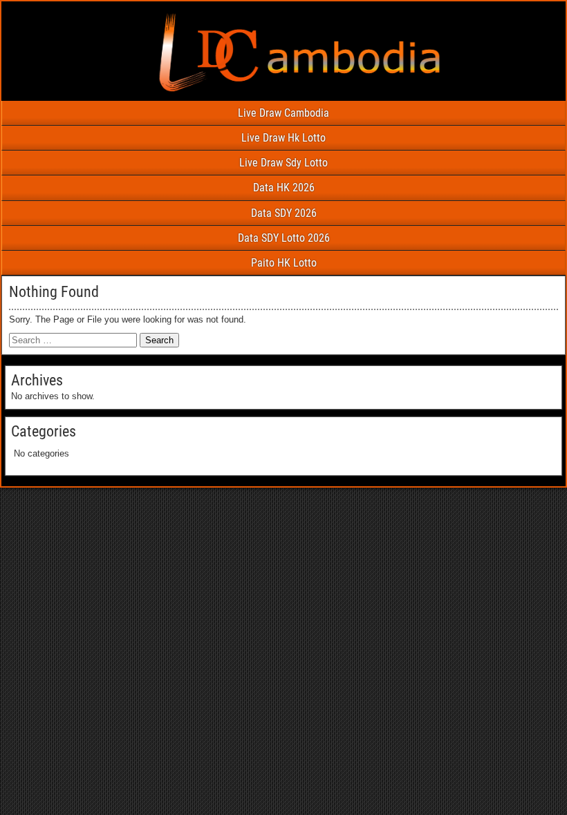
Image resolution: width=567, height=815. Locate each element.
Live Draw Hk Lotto (283, 137)
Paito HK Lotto (284, 262)
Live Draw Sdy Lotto (283, 162)
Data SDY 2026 (284, 213)
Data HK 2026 (284, 187)
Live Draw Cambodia (283, 112)
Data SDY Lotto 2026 (284, 238)
